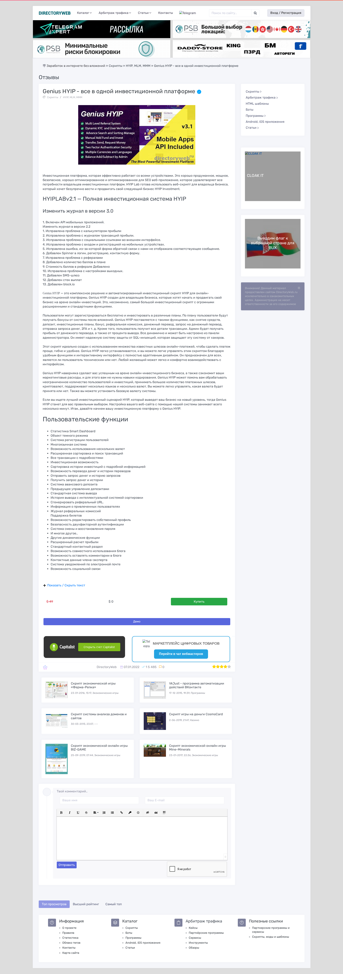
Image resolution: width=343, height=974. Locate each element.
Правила (68, 933)
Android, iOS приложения (265, 122)
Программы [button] (254, 116)
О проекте (69, 928)
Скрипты (52, 97)
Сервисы (195, 937)
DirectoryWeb (107, 667)
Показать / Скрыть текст (66, 585)
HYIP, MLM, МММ (72, 97)
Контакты (165, 13)
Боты (249, 109)
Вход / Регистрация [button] (285, 13)
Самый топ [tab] (113, 904)
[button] (61, 812)
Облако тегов (71, 942)
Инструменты (198, 942)
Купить (199, 601)
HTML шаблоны (257, 103)
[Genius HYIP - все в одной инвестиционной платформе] (45, 667)
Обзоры (194, 947)
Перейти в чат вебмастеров (181, 654)
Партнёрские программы (206, 933)
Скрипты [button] (252, 91)
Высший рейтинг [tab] (86, 904)
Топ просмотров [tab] (54, 904)
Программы (133, 937)
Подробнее (272, 176)
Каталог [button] (83, 13)
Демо (136, 621)
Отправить (67, 865)
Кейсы (193, 928)
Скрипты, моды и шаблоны (270, 937)
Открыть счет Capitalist (99, 647)
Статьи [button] (143, 13)
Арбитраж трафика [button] (113, 13)
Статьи (130, 947)
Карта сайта (70, 953)
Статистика (70, 937)
